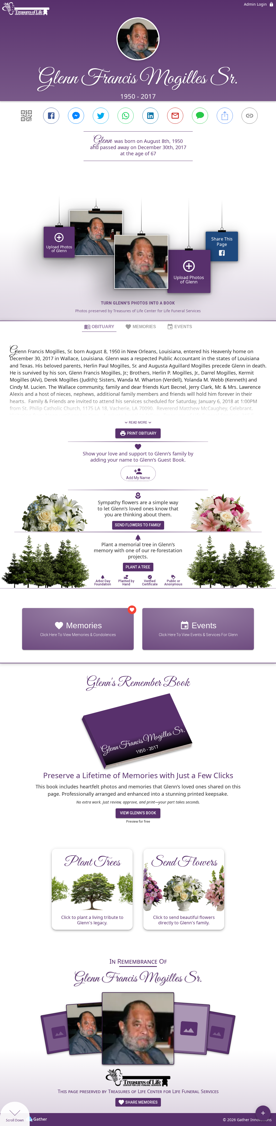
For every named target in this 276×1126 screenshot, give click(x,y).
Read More (138, 422)
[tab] (99, 326)
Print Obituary (141, 433)
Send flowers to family (138, 525)
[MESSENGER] (76, 116)
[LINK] (250, 116)
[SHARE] (225, 116)
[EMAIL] (175, 116)
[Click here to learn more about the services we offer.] (138, 1078)
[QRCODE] (26, 116)
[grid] (138, 250)
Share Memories (141, 1102)
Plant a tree (138, 567)
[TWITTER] (101, 116)
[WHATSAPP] (126, 116)
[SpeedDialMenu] (263, 1113)
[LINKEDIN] (150, 116)
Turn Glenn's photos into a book (138, 303)
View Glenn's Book (138, 813)
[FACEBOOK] (51, 116)
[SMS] (200, 116)
